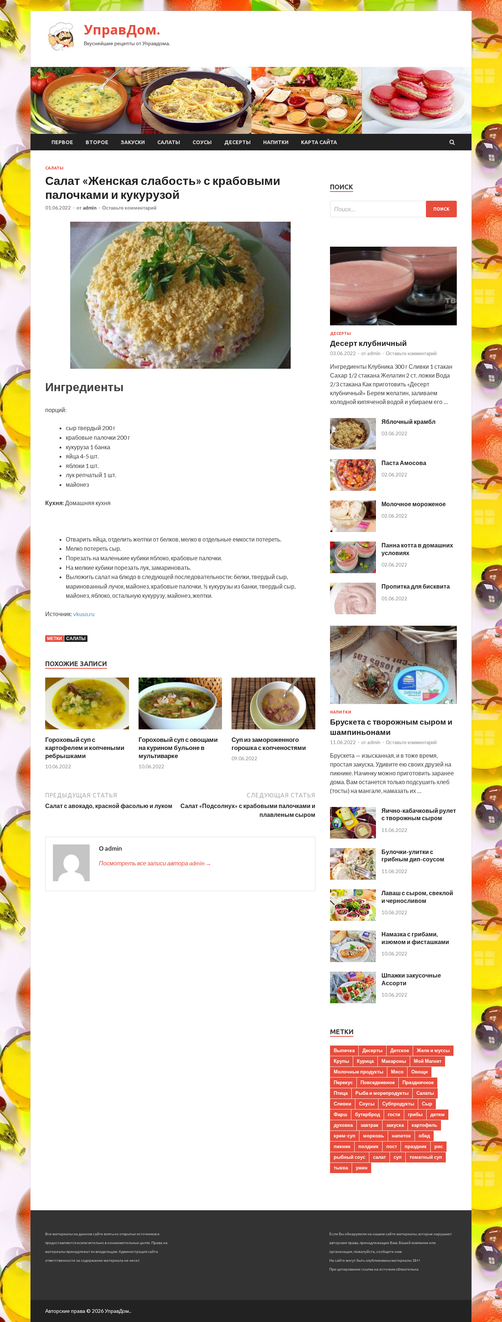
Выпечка (344, 1050)
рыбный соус (349, 1157)
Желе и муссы (433, 1050)
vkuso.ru (83, 613)
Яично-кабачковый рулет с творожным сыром (418, 814)
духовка (343, 1125)
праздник (416, 1146)
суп (398, 1157)
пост (391, 1146)
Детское (399, 1050)
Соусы (202, 142)
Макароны (393, 1061)
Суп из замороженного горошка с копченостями (269, 743)
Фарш (340, 1114)
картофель (424, 1125)
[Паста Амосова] (353, 488)
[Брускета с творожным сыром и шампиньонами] (393, 705)
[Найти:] (393, 209)
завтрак (370, 1125)
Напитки (275, 142)
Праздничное (418, 1082)
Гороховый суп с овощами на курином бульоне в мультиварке (178, 748)
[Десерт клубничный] (393, 326)
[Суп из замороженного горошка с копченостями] (273, 731)
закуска (395, 1125)
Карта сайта (319, 142)
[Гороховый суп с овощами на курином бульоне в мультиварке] (180, 731)
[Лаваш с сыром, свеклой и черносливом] (353, 918)
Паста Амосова (403, 462)
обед (424, 1136)
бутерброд (367, 1114)
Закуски (133, 142)
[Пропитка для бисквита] (353, 611)
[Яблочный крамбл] (353, 447)
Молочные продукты (358, 1072)
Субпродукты (398, 1104)
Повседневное (378, 1082)
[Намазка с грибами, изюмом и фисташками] (353, 959)
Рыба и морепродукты (382, 1093)
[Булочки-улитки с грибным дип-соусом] (353, 877)
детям (437, 1114)
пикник (342, 1146)
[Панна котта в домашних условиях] (353, 570)
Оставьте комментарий (129, 208)
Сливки (342, 1104)
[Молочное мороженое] (353, 529)
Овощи (419, 1072)
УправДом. (122, 30)
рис (438, 1146)
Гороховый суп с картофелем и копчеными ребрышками (84, 748)
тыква (341, 1168)
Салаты (168, 142)
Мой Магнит (427, 1061)
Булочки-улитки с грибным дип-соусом (412, 855)
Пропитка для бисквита (415, 586)
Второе (97, 142)
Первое (62, 142)
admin (90, 208)
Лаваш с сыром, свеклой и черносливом (417, 896)
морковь (373, 1136)
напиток (401, 1136)
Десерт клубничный (368, 342)
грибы (415, 1114)
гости (394, 1114)
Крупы (341, 1061)
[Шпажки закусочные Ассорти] (353, 1000)
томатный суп (425, 1157)
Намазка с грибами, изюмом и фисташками (415, 937)
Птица (341, 1093)
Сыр (427, 1104)
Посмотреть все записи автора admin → (155, 863)
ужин (361, 1168)
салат (379, 1157)
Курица (365, 1061)
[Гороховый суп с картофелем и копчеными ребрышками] (87, 731)
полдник (368, 1146)
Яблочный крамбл (408, 421)
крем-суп (344, 1136)
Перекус (343, 1082)
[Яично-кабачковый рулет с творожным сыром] (353, 836)
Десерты (237, 142)
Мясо (397, 1072)
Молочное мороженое (413, 503)
